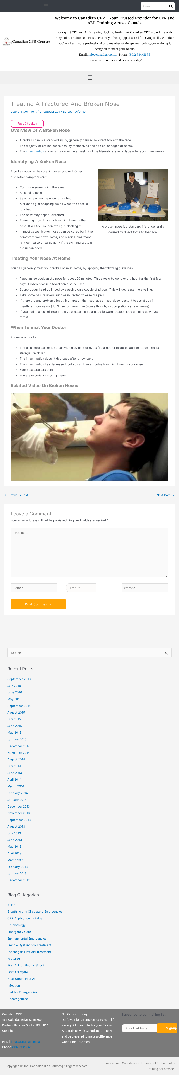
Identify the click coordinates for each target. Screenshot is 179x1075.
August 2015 (16, 712)
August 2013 (16, 826)
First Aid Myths (17, 972)
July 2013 (14, 833)
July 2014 (14, 766)
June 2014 (14, 773)
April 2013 (14, 853)
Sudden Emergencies (22, 992)
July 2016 (14, 685)
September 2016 (19, 679)
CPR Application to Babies (25, 918)
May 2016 (14, 699)
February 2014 (17, 793)
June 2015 (14, 726)
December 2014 (18, 746)
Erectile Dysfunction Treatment (29, 945)
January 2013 (17, 873)
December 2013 (18, 806)
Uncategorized (50, 111)
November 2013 (18, 813)
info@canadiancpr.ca (102, 54)
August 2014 (16, 759)
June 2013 (14, 840)
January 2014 (17, 799)
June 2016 (14, 692)
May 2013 (14, 846)
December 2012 (18, 880)
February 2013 (17, 867)
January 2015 (16, 739)
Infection (13, 985)
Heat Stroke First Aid (21, 978)
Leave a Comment (24, 111)
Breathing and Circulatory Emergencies (34, 911)
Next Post (165, 495)
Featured (13, 958)
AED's (11, 905)
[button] (46, 6)
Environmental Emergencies (26, 938)
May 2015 (14, 732)
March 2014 (15, 786)
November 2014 (18, 752)
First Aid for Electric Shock (26, 965)
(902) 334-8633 (139, 54)
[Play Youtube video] (89, 437)
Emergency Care (19, 932)
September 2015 (19, 706)
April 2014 (14, 779)
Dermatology (16, 925)
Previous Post (16, 495)
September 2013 (19, 820)
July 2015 (14, 719)
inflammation (35, 151)
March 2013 (15, 860)
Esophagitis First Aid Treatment (29, 952)
